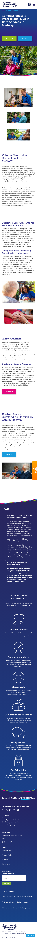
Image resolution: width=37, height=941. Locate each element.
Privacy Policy (7, 855)
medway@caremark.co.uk (12, 835)
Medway (9, 174)
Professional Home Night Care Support (15, 902)
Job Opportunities (9, 38)
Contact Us (9, 454)
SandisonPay (15, 937)
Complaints (6, 864)
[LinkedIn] (10, 810)
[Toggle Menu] (34, 4)
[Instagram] (3, 810)
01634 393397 (12, 10)
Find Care (25, 38)
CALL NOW (30, 935)
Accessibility (6, 851)
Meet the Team (8, 391)
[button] (34, 470)
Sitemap (5, 860)
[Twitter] (7, 810)
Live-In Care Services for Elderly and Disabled (17, 896)
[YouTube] (18, 810)
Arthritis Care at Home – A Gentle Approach (16, 908)
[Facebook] (14, 810)
